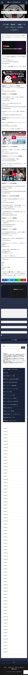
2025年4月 (5, 428)
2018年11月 (6, 629)
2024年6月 (5, 460)
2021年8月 (5, 562)
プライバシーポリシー (19, 667)
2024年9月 (5, 450)
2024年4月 (5, 466)
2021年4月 (5, 575)
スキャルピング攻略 (8, 391)
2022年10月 (6, 520)
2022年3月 (5, 543)
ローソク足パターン (14, 29)
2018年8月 (5, 632)
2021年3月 (5, 578)
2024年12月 (6, 441)
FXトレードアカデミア (14, 2)
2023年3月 (5, 504)
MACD (7, 27)
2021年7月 (5, 565)
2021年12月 (6, 552)
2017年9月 (5, 642)
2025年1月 (5, 437)
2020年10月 (6, 591)
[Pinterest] (23, 280)
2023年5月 (5, 498)
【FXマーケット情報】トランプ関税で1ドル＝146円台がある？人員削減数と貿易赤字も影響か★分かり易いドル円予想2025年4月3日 (13, 356)
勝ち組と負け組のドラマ (9, 407)
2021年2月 (5, 581)
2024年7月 (5, 457)
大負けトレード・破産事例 (9, 410)
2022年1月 (5, 549)
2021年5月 (5, 572)
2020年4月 (5, 603)
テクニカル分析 (6, 24)
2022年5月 (5, 536)
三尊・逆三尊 (20, 27)
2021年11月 (6, 556)
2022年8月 (5, 527)
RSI (24, 24)
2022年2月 (5, 546)
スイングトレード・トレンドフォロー (11, 388)
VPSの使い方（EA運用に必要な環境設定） (12, 379)
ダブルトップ (13, 27)
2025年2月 (5, 434)
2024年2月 (5, 473)
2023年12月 (6, 479)
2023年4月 (5, 501)
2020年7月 (5, 597)
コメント (3, 307)
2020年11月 (6, 587)
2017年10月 (6, 639)
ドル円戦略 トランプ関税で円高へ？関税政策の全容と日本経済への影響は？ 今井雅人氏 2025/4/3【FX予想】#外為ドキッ (14, 355)
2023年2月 (5, 508)
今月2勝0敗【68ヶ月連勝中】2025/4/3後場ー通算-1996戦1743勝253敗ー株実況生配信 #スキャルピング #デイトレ (13, 362)
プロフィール (11, 667)
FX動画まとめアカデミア (10, 19)
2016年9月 (5, 648)
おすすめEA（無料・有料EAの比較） (11, 382)
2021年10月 (6, 559)
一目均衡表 (19, 24)
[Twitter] (9, 280)
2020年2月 (5, 610)
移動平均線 (13, 24)
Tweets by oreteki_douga (7, 235)
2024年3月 (5, 469)
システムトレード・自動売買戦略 (10, 385)
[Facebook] (4, 280)
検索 (3, 346)
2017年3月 (5, 645)
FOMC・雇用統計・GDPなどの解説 (11, 369)
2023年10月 (6, 485)
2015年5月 (5, 651)
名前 (2, 319)
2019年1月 (5, 626)
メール (2, 324)
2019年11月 (6, 616)
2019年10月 (6, 619)
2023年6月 (5, 495)
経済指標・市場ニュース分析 (10, 417)
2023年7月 (5, 492)
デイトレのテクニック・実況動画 (10, 398)
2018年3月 (5, 635)
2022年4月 (5, 540)
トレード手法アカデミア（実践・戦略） (12, 401)
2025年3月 (5, 431)
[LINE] (18, 280)
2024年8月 (5, 453)
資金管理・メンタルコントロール (10, 420)
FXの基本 (6, 372)
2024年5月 (5, 463)
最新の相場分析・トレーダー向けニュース (12, 414)
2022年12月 (6, 514)
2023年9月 (5, 489)
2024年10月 (6, 447)
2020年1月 (5, 613)
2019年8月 (5, 623)
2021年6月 (5, 568)
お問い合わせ (14, 668)
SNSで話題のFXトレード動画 (10, 375)
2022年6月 (5, 533)
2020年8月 (5, 594)
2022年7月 (5, 530)
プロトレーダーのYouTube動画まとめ (16, 11)
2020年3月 (5, 607)
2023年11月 (6, 482)
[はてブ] (14, 280)
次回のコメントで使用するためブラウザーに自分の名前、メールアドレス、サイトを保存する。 (13, 336)
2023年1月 (5, 511)
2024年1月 (5, 476)
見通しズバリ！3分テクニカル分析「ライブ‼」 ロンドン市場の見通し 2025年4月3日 (14, 361)
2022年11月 (6, 517)
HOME (3, 19)
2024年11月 (6, 444)
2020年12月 (6, 584)
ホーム (5, 667)
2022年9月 (5, 524)
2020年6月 (5, 600)
